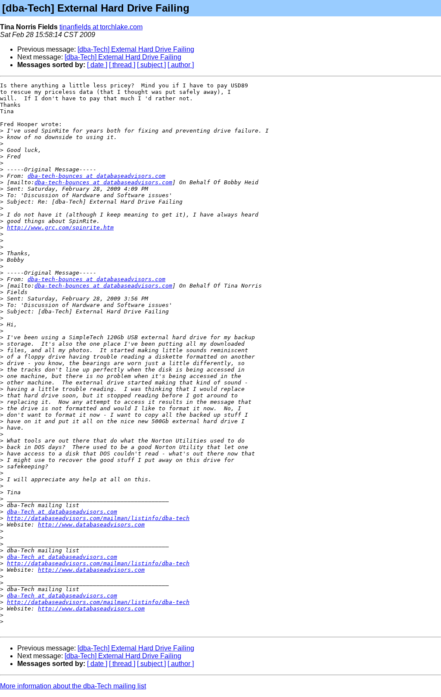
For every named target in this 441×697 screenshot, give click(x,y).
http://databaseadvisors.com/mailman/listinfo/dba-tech (98, 518)
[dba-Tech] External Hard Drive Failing (136, 49)
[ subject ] (151, 64)
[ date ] (97, 64)
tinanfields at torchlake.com (101, 27)
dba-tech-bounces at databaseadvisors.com (96, 176)
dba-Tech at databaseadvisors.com (62, 511)
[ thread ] (122, 64)
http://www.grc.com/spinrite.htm (60, 227)
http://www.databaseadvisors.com (91, 524)
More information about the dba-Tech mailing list (73, 686)
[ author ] (181, 64)
